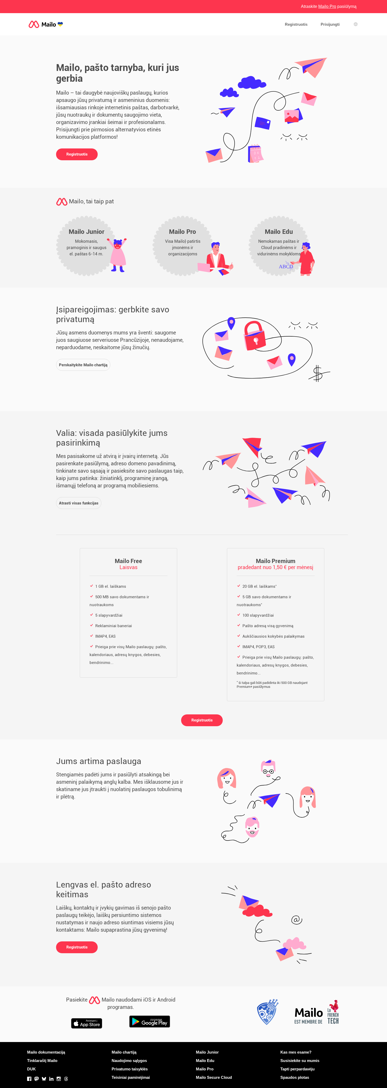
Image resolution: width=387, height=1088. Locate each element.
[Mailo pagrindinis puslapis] (45, 24)
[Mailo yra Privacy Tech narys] (266, 1013)
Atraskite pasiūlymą (328, 6)
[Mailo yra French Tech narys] (316, 1013)
